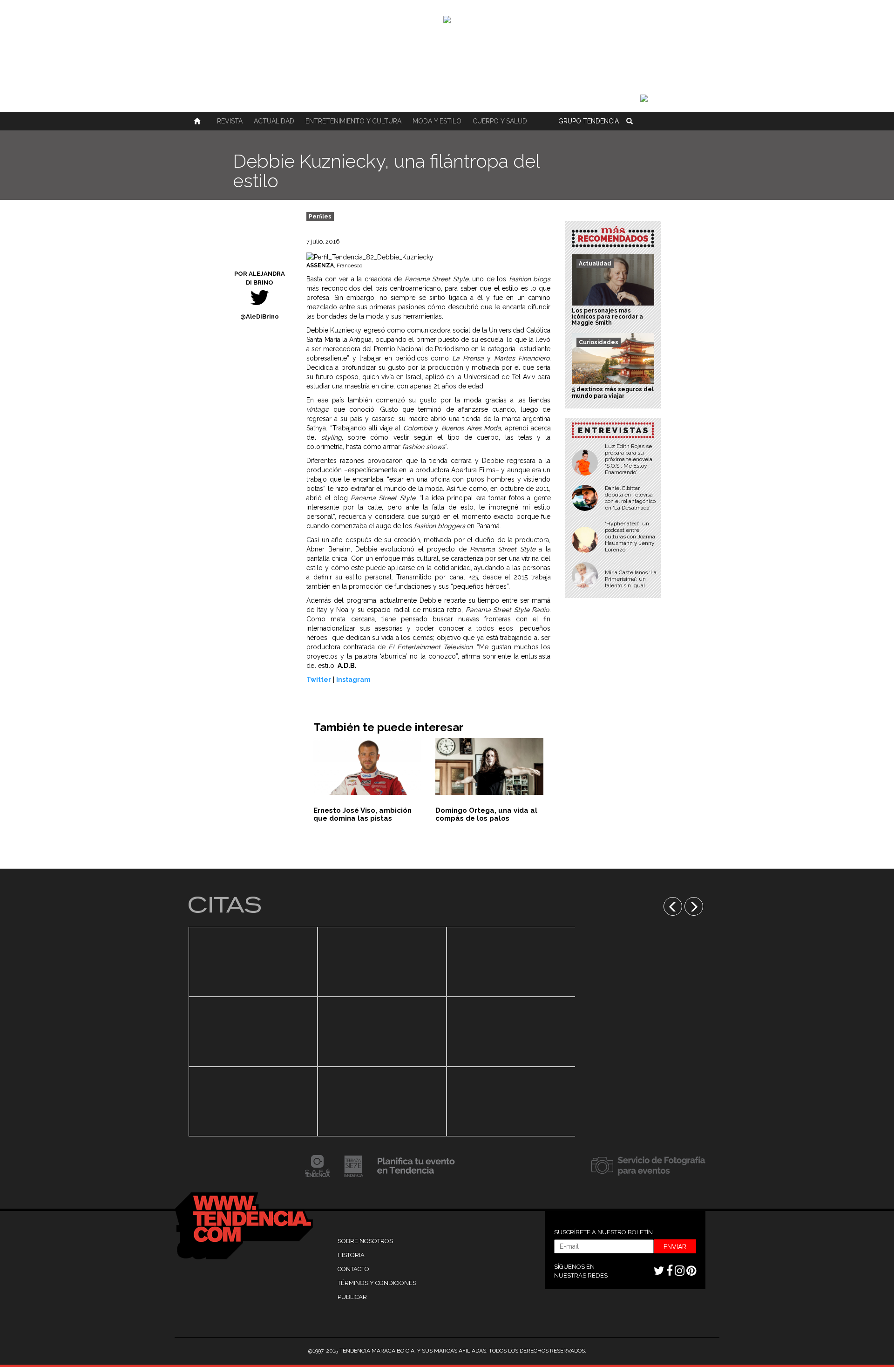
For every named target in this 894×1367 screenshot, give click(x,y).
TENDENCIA (588, 121)
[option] (253, 1031)
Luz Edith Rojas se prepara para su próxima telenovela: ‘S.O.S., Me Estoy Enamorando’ (629, 459)
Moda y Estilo (437, 121)
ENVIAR (675, 1247)
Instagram (353, 679)
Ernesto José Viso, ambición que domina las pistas (362, 814)
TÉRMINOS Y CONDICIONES (377, 1282)
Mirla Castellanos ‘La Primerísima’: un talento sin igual (631, 579)
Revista (230, 121)
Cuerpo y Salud (500, 121)
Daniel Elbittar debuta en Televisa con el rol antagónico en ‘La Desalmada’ (630, 498)
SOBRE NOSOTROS (365, 1241)
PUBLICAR (352, 1296)
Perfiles (320, 216)
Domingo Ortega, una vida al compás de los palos (486, 814)
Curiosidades (598, 342)
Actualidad (274, 121)
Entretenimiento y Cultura (353, 121)
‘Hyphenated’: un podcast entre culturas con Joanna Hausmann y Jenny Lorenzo (630, 536)
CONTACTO (353, 1268)
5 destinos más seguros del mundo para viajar (613, 392)
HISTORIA (351, 1254)
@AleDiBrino (259, 316)
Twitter (318, 679)
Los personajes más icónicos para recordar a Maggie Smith (607, 316)
